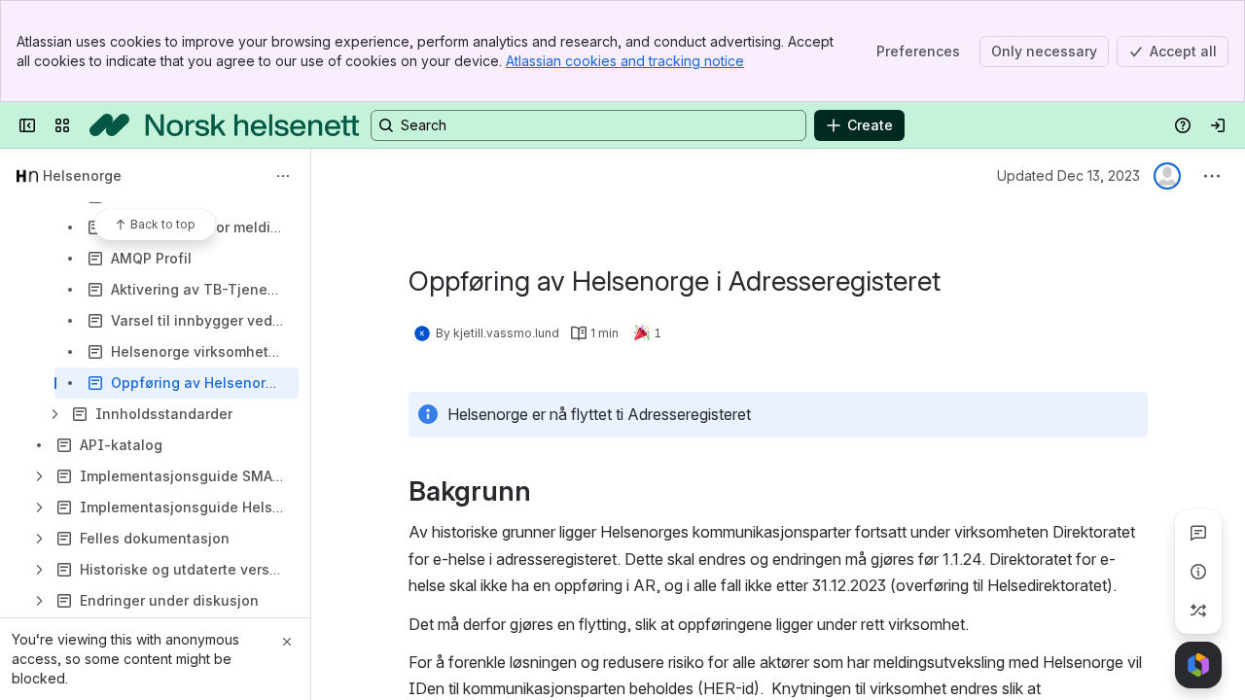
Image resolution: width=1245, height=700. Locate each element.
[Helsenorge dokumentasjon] (224, 125)
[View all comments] (1198, 532)
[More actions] (283, 176)
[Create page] (1198, 610)
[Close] (287, 641)
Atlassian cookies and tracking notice (625, 60)
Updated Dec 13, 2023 (1068, 175)
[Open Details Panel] (1198, 571)
